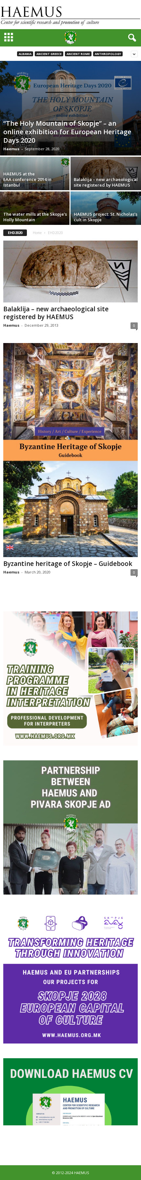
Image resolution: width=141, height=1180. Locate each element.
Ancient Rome (78, 54)
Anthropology (108, 54)
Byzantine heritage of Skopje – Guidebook (67, 563)
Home (37, 232)
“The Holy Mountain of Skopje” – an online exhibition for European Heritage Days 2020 (67, 132)
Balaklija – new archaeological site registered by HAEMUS (106, 182)
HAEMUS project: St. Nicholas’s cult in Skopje (105, 217)
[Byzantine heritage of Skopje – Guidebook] (70, 450)
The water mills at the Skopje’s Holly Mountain (35, 217)
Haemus (11, 148)
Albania (25, 54)
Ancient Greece (49, 54)
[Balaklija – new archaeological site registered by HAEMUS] (105, 173)
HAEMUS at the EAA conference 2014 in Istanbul (27, 179)
